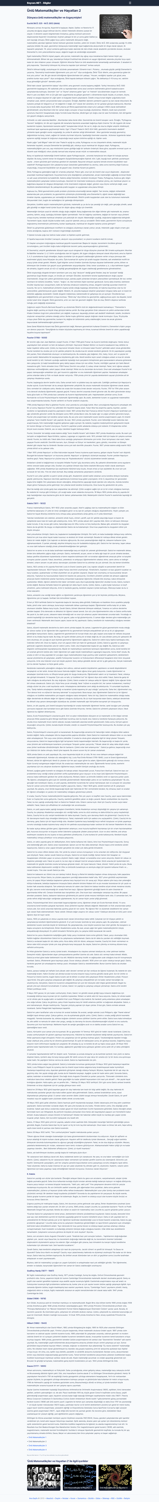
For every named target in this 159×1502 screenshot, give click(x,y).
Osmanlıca (81, 1498)
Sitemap (105, 1498)
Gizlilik (119, 1498)
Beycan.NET (34, 3)
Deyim (57, 1498)
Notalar (65, 1498)
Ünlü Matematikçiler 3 (38, 1445)
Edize (98, 1498)
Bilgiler (47, 3)
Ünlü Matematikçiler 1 (37, 1437)
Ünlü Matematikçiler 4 (38, 1450)
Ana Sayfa (33, 1498)
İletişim (127, 1498)
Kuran (73, 1498)
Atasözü (49, 1498)
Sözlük (91, 1498)
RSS (112, 1498)
